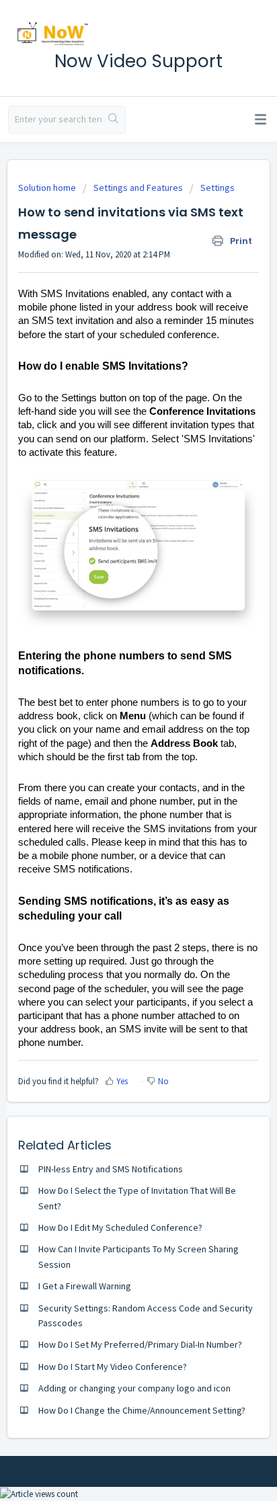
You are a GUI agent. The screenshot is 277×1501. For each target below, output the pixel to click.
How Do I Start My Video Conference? (112, 1367)
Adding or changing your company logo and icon (134, 1388)
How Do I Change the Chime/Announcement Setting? (141, 1410)
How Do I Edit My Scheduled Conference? (120, 1227)
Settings (217, 187)
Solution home (48, 187)
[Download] (113, 757)
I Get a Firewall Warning (84, 1286)
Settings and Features (138, 187)
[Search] (113, 119)
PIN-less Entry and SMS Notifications (110, 1169)
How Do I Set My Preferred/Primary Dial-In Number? (140, 1344)
